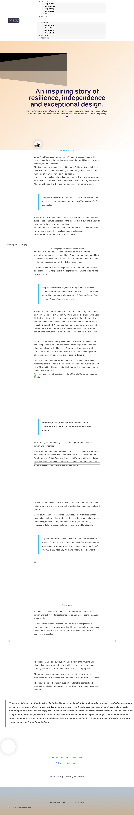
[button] (71, 20)
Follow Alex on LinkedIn (66, 763)
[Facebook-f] (56, 782)
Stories (44, 35)
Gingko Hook (49, 11)
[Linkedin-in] (70, 782)
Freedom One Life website (68, 757)
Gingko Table (49, 4)
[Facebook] (124, 20)
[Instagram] (117, 20)
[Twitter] (111, 20)
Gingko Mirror (49, 6)
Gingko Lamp (49, 9)
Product (45, 23)
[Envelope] (78, 782)
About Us (44, 16)
